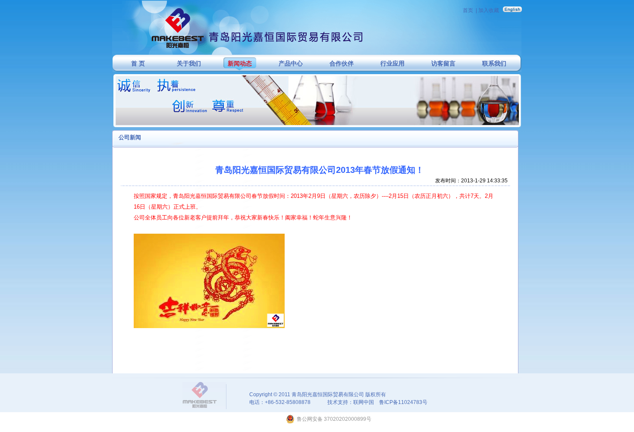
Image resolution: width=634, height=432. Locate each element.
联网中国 (363, 402)
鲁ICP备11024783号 (403, 402)
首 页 (138, 63)
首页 (468, 10)
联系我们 (494, 63)
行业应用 (392, 63)
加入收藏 (488, 10)
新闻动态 (240, 63)
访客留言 (443, 63)
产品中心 (291, 63)
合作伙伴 (342, 63)
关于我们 (189, 63)
